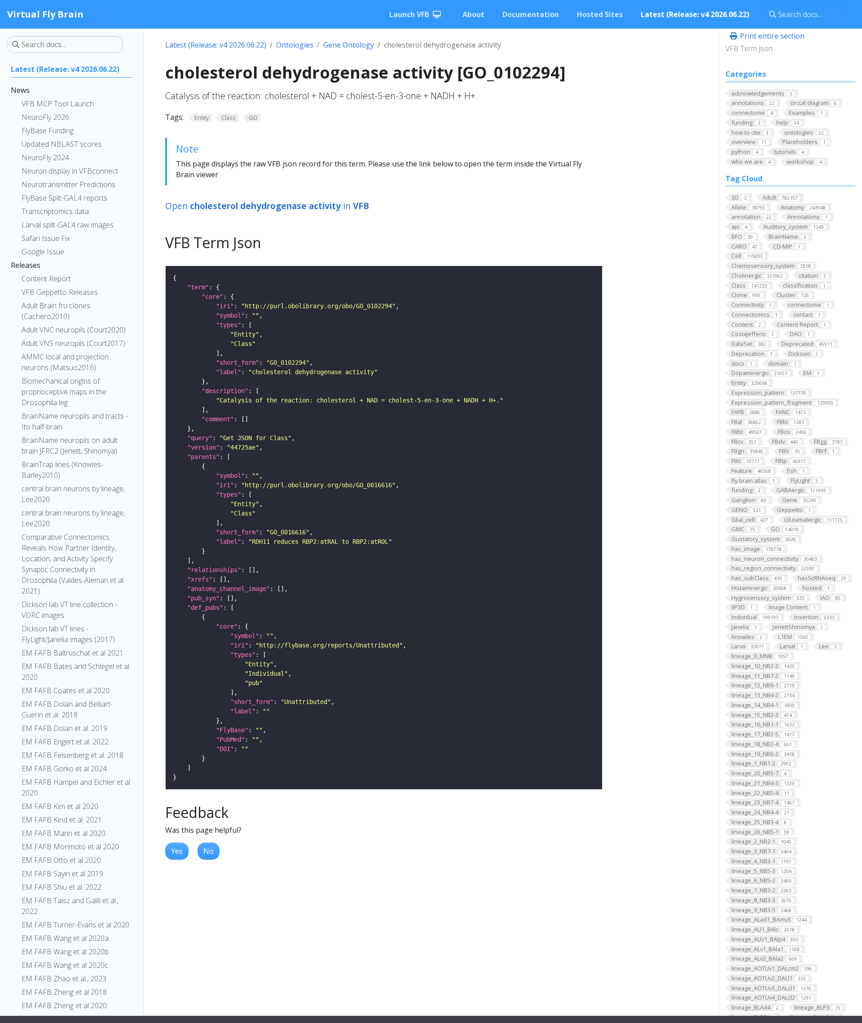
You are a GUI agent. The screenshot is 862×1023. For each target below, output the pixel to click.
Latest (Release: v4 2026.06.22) (215, 45)
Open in (267, 206)
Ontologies (294, 45)
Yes (177, 851)
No (208, 851)
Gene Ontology (348, 45)
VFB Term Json (749, 48)
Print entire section (771, 36)
